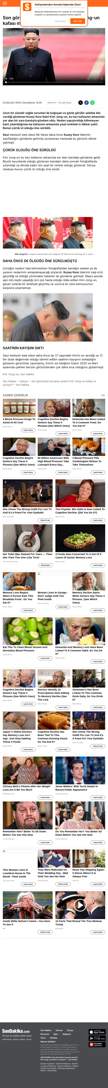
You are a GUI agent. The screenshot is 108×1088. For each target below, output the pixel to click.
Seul (6, 134)
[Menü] (5, 3)
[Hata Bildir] (52, 1070)
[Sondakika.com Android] (97, 1038)
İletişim (22, 1039)
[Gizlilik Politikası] (63, 1064)
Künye (29, 1039)
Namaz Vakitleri (47, 1041)
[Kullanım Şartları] (47, 1064)
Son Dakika (45, 1030)
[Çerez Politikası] (64, 1066)
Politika (53, 1038)
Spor (56, 1034)
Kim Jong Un (21, 254)
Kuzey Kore (71, 134)
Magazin (67, 1034)
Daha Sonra (60, 21)
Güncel (59, 1030)
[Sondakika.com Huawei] (97, 1044)
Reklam (16, 1039)
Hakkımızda (7, 1039)
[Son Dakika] (17, 1031)
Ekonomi (44, 1034)
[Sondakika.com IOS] (97, 1031)
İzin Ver (78, 21)
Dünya (70, 1030)
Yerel (42, 1038)
